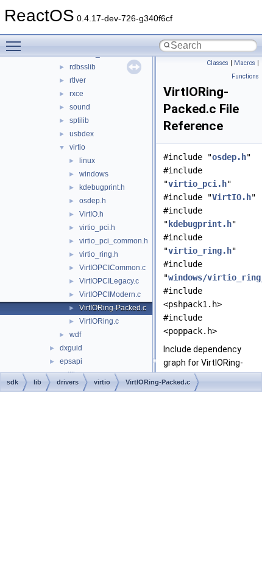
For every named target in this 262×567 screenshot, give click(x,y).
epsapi (71, 361)
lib (37, 382)
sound (79, 107)
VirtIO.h (91, 214)
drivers (68, 382)
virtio (77, 147)
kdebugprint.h (102, 187)
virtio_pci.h (97, 227)
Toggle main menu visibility (16, 46)
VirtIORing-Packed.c (112, 308)
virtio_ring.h (98, 254)
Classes (217, 63)
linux (87, 160)
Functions (245, 76)
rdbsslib (82, 67)
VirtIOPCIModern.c (110, 294)
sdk (12, 382)
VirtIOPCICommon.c (112, 267)
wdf (75, 334)
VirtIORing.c (99, 321)
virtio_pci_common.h (113, 241)
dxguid (71, 348)
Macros (244, 63)
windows (93, 174)
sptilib (79, 120)
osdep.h (92, 201)
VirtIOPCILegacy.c (109, 281)
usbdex (81, 134)
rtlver (77, 80)
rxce (76, 93)
